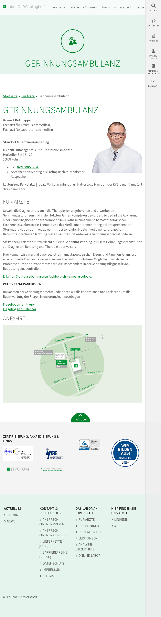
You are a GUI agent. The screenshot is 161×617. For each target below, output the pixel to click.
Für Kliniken (90, 7)
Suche (153, 10)
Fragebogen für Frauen (19, 304)
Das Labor (59, 7)
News (11, 521)
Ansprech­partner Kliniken (53, 532)
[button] (153, 7)
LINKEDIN (121, 519)
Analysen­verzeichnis (85, 546)
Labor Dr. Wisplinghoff (24, 7)
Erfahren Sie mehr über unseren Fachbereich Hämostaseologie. (47, 276)
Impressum (52, 569)
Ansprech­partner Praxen (51, 521)
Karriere (153, 40)
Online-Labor (153, 57)
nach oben (81, 419)
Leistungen (126, 7)
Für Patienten (108, 7)
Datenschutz (54, 563)
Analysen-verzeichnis (153, 72)
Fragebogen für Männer (19, 309)
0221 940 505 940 (28, 167)
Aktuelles (153, 25)
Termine (13, 515)
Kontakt (153, 86)
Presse (140, 7)
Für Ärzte (74, 7)
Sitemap (49, 576)
